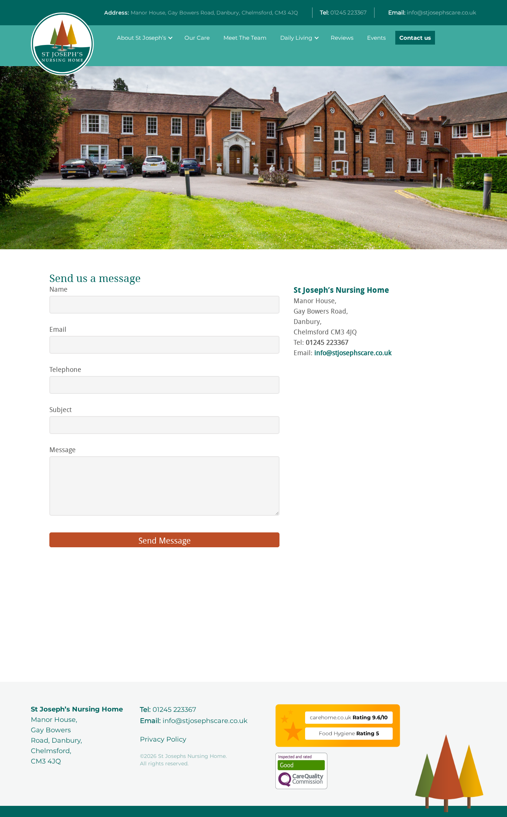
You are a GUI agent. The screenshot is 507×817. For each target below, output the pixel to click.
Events (376, 37)
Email (57, 329)
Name (58, 289)
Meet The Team (244, 37)
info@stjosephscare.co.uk (432, 12)
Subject (60, 409)
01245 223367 (343, 12)
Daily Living (296, 37)
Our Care (197, 37)
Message (62, 449)
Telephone (65, 369)
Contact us (415, 37)
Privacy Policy (163, 739)
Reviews (342, 37)
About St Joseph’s (141, 37)
